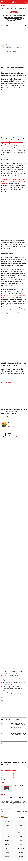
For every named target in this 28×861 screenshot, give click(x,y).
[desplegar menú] (2, 2)
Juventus (11, 433)
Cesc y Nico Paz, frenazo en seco (12, 693)
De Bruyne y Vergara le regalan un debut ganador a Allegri (12, 672)
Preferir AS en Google (12, 51)
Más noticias (23, 697)
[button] (2, 51)
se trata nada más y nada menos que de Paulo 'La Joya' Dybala (13, 296)
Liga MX (7, 8)
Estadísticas (16, 426)
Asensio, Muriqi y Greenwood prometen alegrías (14, 679)
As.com (8, 45)
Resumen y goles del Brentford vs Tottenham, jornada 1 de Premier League (12, 689)
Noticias (10, 426)
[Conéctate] (26, 2)
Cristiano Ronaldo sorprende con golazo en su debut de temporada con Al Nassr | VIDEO (19, 735)
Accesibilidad (23, 809)
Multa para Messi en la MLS (10, 719)
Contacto (3, 808)
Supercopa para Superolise (10, 676)
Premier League (22, 8)
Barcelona (11, 423)
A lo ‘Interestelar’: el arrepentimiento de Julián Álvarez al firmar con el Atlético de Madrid (18, 725)
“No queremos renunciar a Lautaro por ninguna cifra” (14, 683)
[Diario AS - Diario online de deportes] (14, 2)
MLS (3, 8)
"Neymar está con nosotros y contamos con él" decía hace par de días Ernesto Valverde (13, 181)
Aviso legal (8, 808)
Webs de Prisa (21, 817)
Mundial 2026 (14, 8)
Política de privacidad (16, 808)
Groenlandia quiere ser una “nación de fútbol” (13, 763)
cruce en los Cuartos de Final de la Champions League (12, 143)
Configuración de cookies (14, 809)
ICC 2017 (14, 12)
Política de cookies (4, 809)
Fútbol (3, 5)
